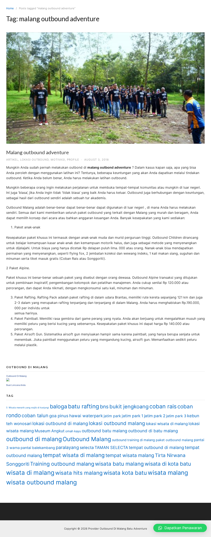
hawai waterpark (86, 415)
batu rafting (83, 406)
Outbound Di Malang (16, 376)
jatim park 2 (154, 416)
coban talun (35, 415)
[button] (180, 528)
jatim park (112, 416)
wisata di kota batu (168, 464)
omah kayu (73, 431)
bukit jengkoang (129, 406)
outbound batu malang (104, 430)
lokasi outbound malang (117, 423)
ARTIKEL (12, 159)
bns (104, 406)
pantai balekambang (38, 447)
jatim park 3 (176, 416)
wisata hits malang (79, 473)
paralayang (67, 447)
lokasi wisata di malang (167, 423)
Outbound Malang (87, 439)
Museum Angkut (49, 431)
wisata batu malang (119, 464)
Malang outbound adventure (37, 152)
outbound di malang (34, 439)
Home (10, 8)
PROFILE (73, 159)
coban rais (163, 406)
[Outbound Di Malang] (7, 380)
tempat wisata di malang (74, 455)
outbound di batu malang (153, 430)
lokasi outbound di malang (60, 423)
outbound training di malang (133, 440)
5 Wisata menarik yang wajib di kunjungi (27, 407)
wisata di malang (30, 472)
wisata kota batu (125, 472)
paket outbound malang (174, 440)
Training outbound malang (62, 464)
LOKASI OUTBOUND (34, 159)
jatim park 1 (132, 416)
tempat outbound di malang (156, 447)
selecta (87, 447)
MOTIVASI (58, 159)
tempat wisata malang (130, 455)
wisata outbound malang (41, 482)
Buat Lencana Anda (16, 385)
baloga (58, 406)
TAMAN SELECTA (111, 447)
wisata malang (168, 472)
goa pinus (58, 415)
